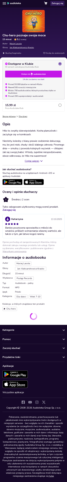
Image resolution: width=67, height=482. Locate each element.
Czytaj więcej (32, 161)
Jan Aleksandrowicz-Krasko (22, 47)
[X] (44, 402)
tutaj (51, 476)
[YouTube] (30, 402)
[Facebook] (23, 402)
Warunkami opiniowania (14, 251)
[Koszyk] (46, 3)
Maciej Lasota (16, 43)
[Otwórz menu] (4, 3)
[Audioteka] (14, 3)
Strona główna (9, 116)
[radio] (33, 65)
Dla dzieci (23, 116)
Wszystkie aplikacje (13, 392)
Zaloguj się (57, 3)
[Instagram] (37, 402)
